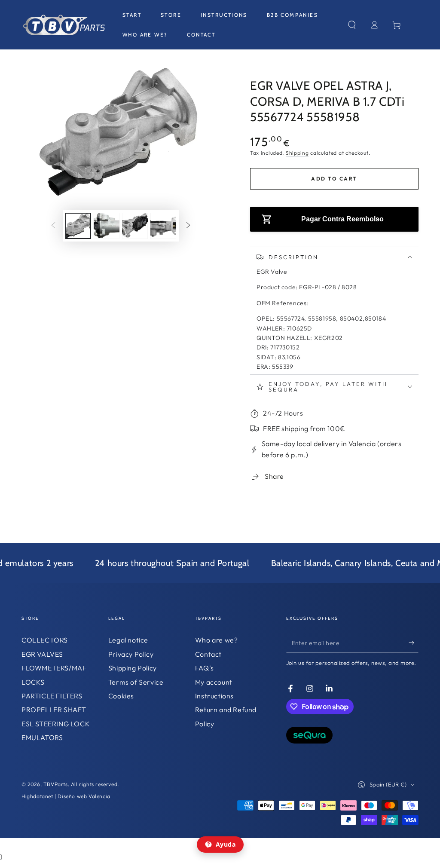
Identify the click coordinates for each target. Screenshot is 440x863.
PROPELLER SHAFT (53, 709)
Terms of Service (136, 682)
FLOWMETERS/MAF (53, 668)
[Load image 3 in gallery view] (135, 226)
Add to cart (334, 178)
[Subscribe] (414, 642)
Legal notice (128, 640)
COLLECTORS (44, 640)
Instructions (214, 696)
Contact (208, 654)
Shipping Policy (132, 668)
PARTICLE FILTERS (51, 696)
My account (213, 682)
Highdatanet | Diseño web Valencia (65, 796)
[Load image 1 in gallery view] (78, 226)
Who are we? (216, 640)
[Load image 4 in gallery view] (163, 226)
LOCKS (33, 682)
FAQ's (204, 668)
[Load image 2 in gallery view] (106, 226)
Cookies (121, 696)
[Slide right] (188, 226)
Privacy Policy (130, 654)
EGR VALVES (42, 654)
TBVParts (55, 784)
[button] (352, 24)
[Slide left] (53, 226)
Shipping (297, 153)
